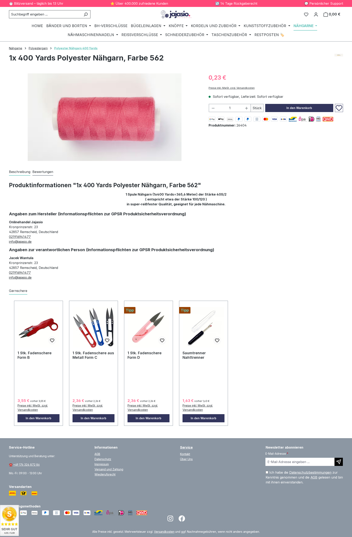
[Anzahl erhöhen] (246, 108)
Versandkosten (164, 531)
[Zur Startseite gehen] (176, 14)
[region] (105, 117)
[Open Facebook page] (182, 520)
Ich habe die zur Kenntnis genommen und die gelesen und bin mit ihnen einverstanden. (304, 477)
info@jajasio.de (20, 242)
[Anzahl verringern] (213, 108)
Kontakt (185, 454)
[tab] (19, 172)
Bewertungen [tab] (42, 172)
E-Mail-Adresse (276, 453)
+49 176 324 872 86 (26, 464)
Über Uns (186, 459)
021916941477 (20, 237)
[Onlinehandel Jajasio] (338, 59)
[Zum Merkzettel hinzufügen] (339, 108)
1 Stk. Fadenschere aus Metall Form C (93, 355)
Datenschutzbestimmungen (310, 472)
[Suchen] (85, 14)
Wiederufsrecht (105, 474)
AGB (97, 454)
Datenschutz (103, 459)
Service (186, 447)
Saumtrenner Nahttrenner (194, 355)
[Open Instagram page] (170, 520)
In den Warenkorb (299, 108)
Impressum (102, 464)
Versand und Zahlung (109, 469)
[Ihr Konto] (316, 14)
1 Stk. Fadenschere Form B (35, 355)
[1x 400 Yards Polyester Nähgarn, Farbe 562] (104, 117)
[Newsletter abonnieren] (338, 462)
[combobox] (45, 14)
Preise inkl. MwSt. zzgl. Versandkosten (232, 87)
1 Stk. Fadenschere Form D (145, 355)
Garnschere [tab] (18, 291)
